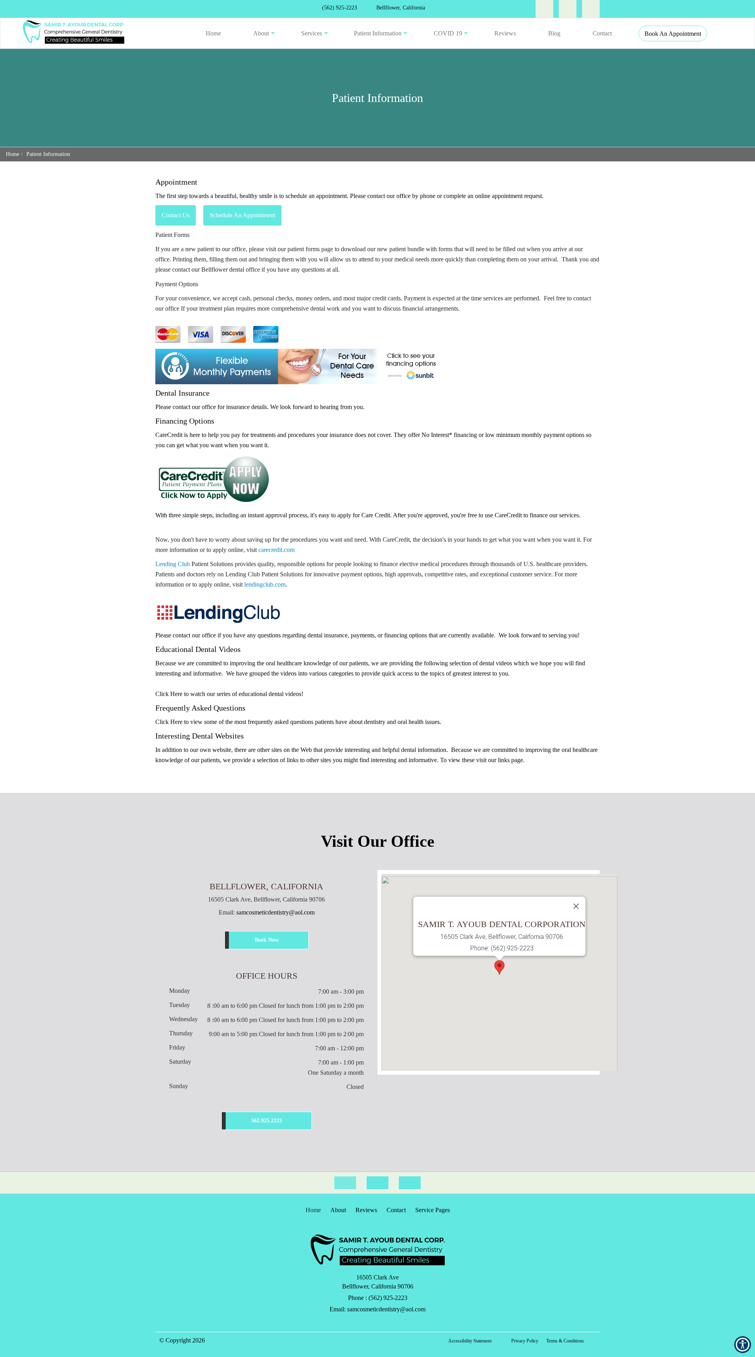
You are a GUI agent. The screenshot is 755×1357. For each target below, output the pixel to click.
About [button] (261, 33)
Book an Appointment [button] (673, 33)
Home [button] (213, 33)
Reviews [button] (505, 33)
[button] (73, 33)
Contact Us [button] (176, 215)
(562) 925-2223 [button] (338, 8)
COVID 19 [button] (448, 33)
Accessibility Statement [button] (470, 1341)
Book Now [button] (266, 940)
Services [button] (311, 33)
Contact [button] (602, 33)
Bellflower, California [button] (400, 8)
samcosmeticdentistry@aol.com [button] (275, 912)
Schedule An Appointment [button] (242, 215)
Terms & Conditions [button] (565, 1341)
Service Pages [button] (432, 1210)
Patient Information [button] (377, 33)
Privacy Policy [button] (524, 1341)
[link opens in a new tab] (544, 9)
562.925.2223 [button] (266, 1121)
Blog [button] (554, 33)
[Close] (576, 906)
